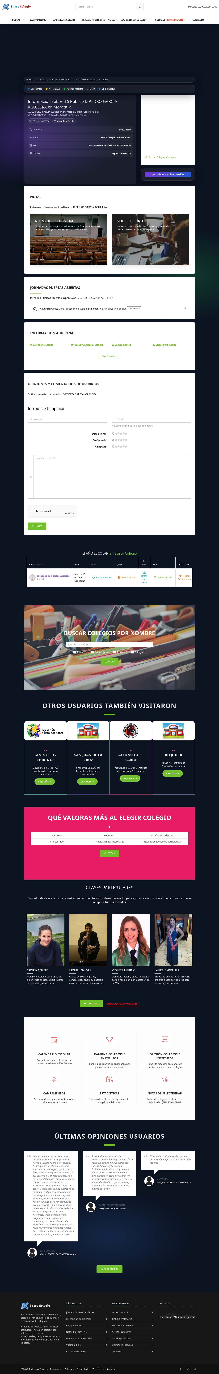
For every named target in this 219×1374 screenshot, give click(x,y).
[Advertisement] (109, 48)
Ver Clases (93, 1003)
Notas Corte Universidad (79, 1338)
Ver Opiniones (111, 1269)
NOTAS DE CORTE (130, 221)
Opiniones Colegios (122, 1344)
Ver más (44, 781)
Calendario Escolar (66, 121)
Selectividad (128, 577)
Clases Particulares (63, 19)
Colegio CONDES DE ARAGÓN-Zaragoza (58, 1254)
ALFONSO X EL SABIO (130, 757)
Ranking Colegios (121, 1338)
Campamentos (38, 19)
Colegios (168, 19)
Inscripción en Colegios (78, 1318)
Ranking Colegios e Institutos (109, 1056)
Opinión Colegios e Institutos (165, 1056)
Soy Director (109, 356)
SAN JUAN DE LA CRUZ (88, 757)
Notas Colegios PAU (76, 1331)
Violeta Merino (123, 970)
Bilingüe (139, 652)
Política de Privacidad (76, 1369)
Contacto (198, 19)
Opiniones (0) (108, 88)
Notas (111, 19)
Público (81, 652)
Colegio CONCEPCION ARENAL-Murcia (174, 1182)
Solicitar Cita (134, 308)
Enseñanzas (36, 88)
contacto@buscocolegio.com (180, 1316)
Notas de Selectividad (165, 1093)
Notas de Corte (144, 579)
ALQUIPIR (173, 754)
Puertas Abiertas (74, 88)
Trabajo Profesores (93, 19)
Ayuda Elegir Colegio (133, 19)
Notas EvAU (54, 88)
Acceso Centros (120, 1312)
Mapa (92, 88)
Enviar (38, 526)
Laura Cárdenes (167, 970)
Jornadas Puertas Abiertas (80, 1312)
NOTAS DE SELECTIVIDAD (54, 221)
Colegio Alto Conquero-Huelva (112, 1208)
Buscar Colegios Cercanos (162, 157)
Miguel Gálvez (80, 970)
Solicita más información (170, 174)
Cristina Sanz (37, 970)
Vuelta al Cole (164, 577)
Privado (121, 652)
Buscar (16, 19)
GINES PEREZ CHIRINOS (45, 757)
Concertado (101, 652)
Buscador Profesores (123, 1325)
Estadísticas (109, 1093)
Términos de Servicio (104, 1369)
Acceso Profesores (121, 1331)
